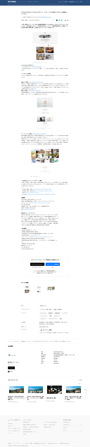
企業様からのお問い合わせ (52, 443)
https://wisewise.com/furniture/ (36, 82)
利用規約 (31, 443)
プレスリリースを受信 (62, 1)
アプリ (24, 4)
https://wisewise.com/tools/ (34, 90)
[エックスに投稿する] (57, 20)
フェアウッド (57, 315)
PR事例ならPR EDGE (47, 427)
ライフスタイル (49, 4)
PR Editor (24, 434)
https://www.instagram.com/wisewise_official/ (42, 189)
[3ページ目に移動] (80, 383)
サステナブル (43, 313)
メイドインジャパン (53, 318)
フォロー (11, 367)
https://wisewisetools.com (29, 209)
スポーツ (64, 4)
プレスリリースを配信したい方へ (14, 430)
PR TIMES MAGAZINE (27, 429)
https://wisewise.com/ (46, 17)
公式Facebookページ (67, 422)
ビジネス (55, 4)
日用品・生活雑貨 (57, 309)
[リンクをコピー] (68, 20)
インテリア (64, 313)
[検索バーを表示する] (81, 2)
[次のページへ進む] (85, 390)
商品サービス (43, 305)
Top (9, 4)
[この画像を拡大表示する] (27, 290)
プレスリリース (16, 341)
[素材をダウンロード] (65, 20)
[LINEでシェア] (61, 20)
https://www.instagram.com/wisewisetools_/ (44, 190)
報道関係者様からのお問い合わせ (40, 443)
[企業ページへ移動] (12, 355)
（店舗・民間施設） (49, 322)
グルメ (59, 4)
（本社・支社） (63, 322)
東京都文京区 (42, 323)
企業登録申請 (71, 1)
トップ (10, 341)
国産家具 (51, 313)
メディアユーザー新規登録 (53, 264)
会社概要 (9, 443)
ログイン (77, 1)
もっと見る (80, 380)
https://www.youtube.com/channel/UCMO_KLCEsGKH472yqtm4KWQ (40, 194)
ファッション (41, 4)
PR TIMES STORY (26, 422)
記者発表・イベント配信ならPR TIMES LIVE (31, 427)
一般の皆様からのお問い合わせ (64, 443)
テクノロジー (13, 4)
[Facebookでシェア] (59, 20)
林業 (61, 318)
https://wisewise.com (43, 326)
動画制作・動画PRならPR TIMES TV (29, 424)
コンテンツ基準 (25, 443)
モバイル (19, 4)
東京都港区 (41, 322)
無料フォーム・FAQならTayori (49, 424)
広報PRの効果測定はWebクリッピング (30, 431)
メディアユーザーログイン (37, 264)
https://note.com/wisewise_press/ (32, 192)
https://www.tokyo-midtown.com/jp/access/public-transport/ (38, 202)
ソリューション (43, 315)
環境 (51, 315)
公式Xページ (65, 427)
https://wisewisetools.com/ (47, 236)
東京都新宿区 (57, 322)
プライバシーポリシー (17, 443)
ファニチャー (43, 318)
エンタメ (29, 4)
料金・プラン (10, 426)
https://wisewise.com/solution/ (39, 133)
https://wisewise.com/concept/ (35, 66)
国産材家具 (57, 313)
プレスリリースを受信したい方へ (14, 428)
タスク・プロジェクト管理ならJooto (50, 422)
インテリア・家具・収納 (45, 309)
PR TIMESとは (10, 423)
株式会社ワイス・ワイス (26, 341)
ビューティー (34, 4)
